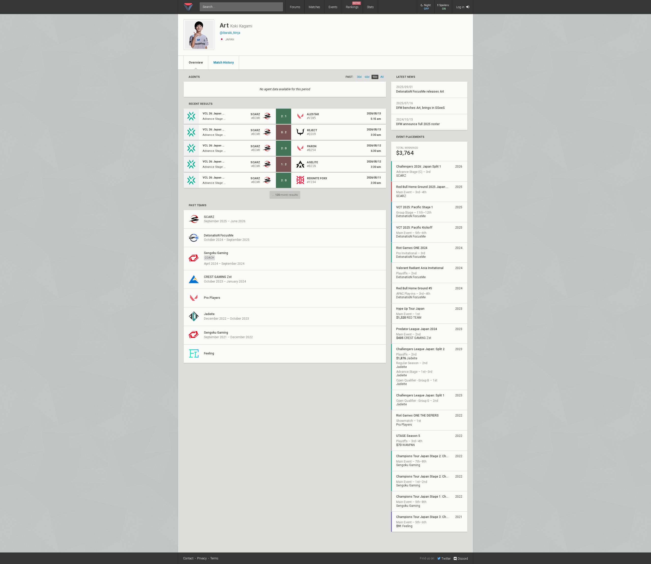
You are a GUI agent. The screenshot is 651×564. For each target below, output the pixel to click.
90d (375, 77)
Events (333, 7)
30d (359, 77)
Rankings (353, 5)
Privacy (202, 558)
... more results (285, 195)
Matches (314, 7)
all (382, 77)
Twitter (446, 558)
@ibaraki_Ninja (230, 32)
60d (367, 77)
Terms (214, 558)
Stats (370, 7)
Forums (295, 7)
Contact (188, 558)
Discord (463, 558)
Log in (460, 7)
